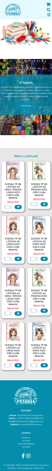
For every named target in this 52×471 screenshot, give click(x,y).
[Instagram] (28, 456)
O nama (26, 440)
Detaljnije (26, 106)
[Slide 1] (26, 42)
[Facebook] (24, 456)
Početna (26, 437)
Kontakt (26, 447)
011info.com (38, 468)
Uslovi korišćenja (26, 444)
